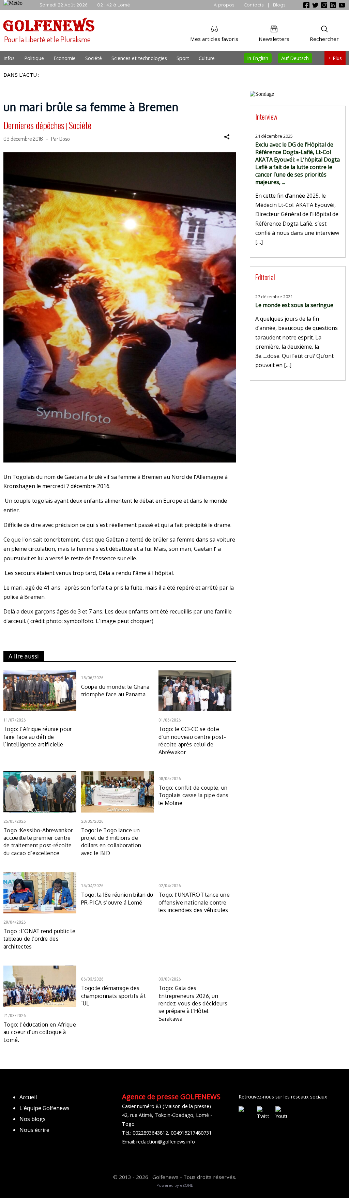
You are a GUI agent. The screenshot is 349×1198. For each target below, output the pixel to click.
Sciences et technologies (139, 58)
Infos (9, 58)
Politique (34, 58)
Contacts (254, 4)
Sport (183, 58)
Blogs (279, 4)
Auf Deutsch (295, 58)
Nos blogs (32, 1119)
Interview (266, 116)
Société (93, 58)
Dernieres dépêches (33, 125)
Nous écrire (34, 1130)
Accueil (28, 1097)
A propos (224, 4)
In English (257, 58)
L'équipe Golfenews (44, 1108)
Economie (65, 58)
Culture (207, 58)
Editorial (265, 277)
